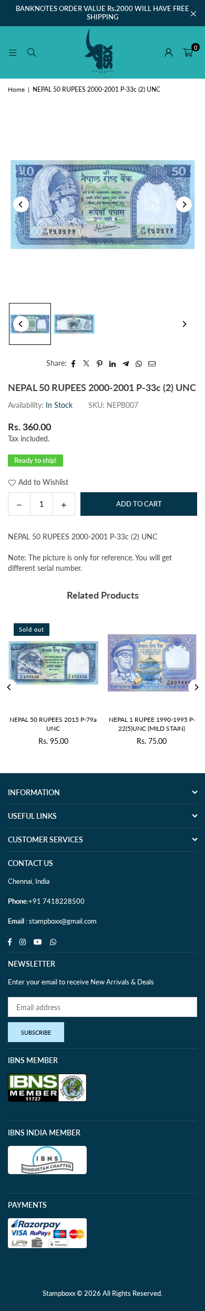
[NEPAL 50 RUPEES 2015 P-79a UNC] (53, 663)
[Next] (184, 204)
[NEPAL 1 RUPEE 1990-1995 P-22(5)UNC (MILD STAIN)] (152, 663)
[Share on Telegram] (126, 363)
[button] (187, 52)
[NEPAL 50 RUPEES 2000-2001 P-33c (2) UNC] (29, 324)
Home (16, 89)
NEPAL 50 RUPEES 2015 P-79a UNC (53, 724)
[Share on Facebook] (73, 363)
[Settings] (168, 52)
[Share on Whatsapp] (139, 363)
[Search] (31, 52)
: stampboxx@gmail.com (60, 921)
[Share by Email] (152, 363)
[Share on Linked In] (113, 363)
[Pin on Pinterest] (100, 363)
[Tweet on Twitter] (86, 363)
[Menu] (12, 52)
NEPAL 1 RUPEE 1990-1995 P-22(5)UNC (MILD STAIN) (152, 724)
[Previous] (21, 204)
